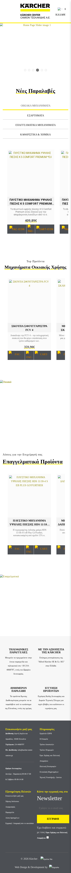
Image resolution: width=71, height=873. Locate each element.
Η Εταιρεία (44, 739)
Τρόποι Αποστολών (47, 744)
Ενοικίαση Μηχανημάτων (49, 772)
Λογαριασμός (10, 807)
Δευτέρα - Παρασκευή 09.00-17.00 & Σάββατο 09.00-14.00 (18, 773)
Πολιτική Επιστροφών (48, 766)
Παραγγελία (9, 812)
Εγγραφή (53, 819)
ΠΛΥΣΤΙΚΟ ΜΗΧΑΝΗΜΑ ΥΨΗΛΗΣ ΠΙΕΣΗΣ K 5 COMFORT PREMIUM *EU (30, 203)
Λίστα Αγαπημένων (12, 818)
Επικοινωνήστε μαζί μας (14, 796)
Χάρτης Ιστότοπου (12, 801)
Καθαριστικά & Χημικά (35, 134)
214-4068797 (14, 744)
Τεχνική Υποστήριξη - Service (51, 777)
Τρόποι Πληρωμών (47, 750)
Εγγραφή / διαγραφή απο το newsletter (19, 823)
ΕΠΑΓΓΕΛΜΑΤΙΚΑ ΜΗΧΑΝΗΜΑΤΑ (35, 125)
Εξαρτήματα (35, 115)
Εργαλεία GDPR (46, 733)
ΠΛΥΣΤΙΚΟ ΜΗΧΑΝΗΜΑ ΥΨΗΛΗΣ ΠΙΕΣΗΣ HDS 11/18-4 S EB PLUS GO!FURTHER (29, 524)
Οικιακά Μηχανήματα (35, 105)
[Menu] (7, 11)
